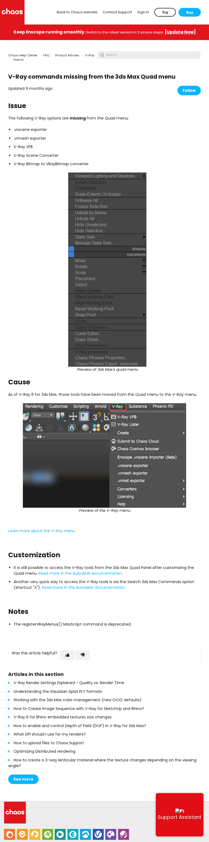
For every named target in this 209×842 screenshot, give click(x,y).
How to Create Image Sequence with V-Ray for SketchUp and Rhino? (79, 708)
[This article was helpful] (67, 655)
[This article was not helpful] (83, 655)
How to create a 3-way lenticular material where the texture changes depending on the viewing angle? (102, 762)
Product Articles (67, 55)
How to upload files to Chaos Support (49, 743)
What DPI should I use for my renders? (50, 734)
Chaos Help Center (22, 55)
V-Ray (89, 55)
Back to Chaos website (77, 12)
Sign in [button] (143, 12)
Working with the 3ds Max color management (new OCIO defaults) (78, 700)
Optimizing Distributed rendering (44, 751)
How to (18, 59)
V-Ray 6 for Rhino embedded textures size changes (63, 717)
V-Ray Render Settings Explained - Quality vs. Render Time (69, 682)
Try (165, 12)
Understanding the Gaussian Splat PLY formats (58, 691)
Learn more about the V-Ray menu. (42, 531)
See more (23, 779)
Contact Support (117, 12)
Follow (189, 90)
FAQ (46, 55)
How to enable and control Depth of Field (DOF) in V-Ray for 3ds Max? (80, 725)
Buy (189, 12)
